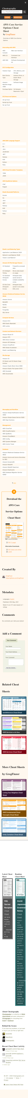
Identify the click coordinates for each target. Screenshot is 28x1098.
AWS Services (8, 732)
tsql (7, 936)
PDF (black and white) (14, 549)
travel (4, 1020)
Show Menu (25, 2)
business (10, 1020)
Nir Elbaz (17, 732)
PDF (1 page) (12, 542)
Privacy (6, 1080)
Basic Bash (21, 1049)
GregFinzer (9, 576)
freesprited (9, 929)
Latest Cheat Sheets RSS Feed (14, 1084)
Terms (17, 1078)
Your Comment (10, 657)
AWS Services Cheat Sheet (12, 752)
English (12, 599)
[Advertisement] (12, 3)
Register (17, 17)
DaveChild (9, 1033)
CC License (9, 1078)
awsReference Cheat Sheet (12, 712)
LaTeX (10, 552)
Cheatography (6, 1014)
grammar (19, 987)
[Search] (24, 11)
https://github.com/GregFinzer (15, 578)
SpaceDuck (9, 1037)
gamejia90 (9, 1049)
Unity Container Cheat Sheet (13, 834)
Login (7, 17)
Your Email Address (11, 652)
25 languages (6, 1018)
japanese (21, 985)
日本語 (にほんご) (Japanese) (20, 1001)
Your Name (9, 646)
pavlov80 (8, 1053)
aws (15, 483)
